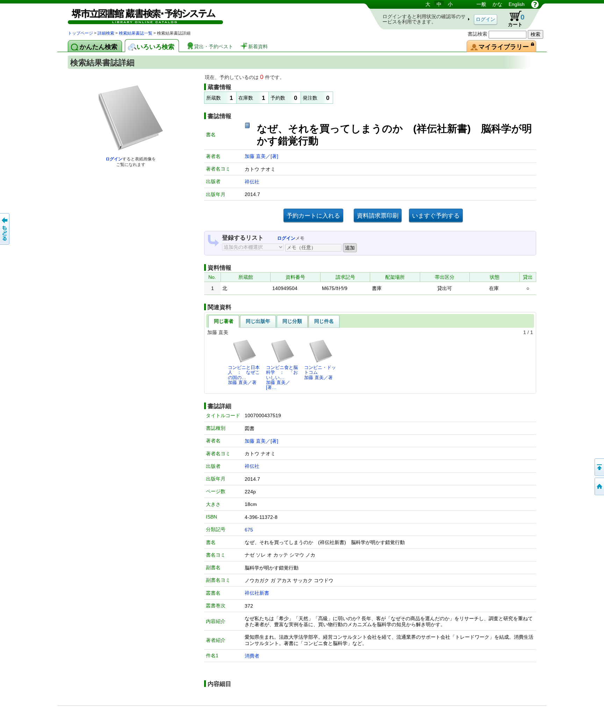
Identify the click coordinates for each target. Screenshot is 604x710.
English (517, 4)
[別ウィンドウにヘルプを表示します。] (534, 4)
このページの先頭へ (599, 467)
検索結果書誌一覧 (135, 33)
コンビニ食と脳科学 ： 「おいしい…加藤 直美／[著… (282, 377)
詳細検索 (106, 33)
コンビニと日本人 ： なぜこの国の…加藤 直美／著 (244, 375)
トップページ (80, 33)
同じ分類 (292, 321)
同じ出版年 (258, 321)
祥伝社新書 (257, 593)
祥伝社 (252, 181)
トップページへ (599, 486)
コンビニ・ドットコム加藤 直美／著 (320, 372)
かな (497, 4)
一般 (481, 4)
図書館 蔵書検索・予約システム (141, 15)
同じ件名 (324, 321)
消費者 (252, 656)
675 (249, 529)
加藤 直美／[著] (261, 156)
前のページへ (5, 229)
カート (513, 18)
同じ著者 (223, 321)
